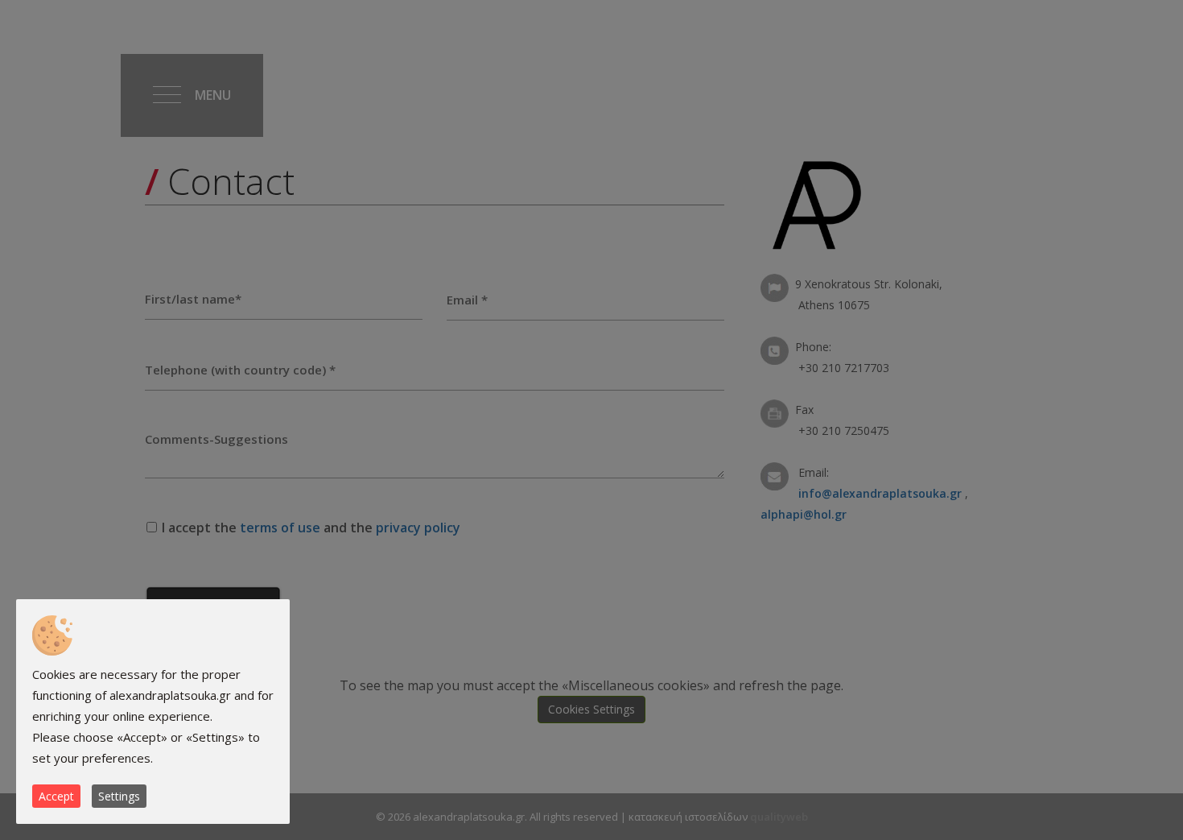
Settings (119, 796)
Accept (56, 796)
